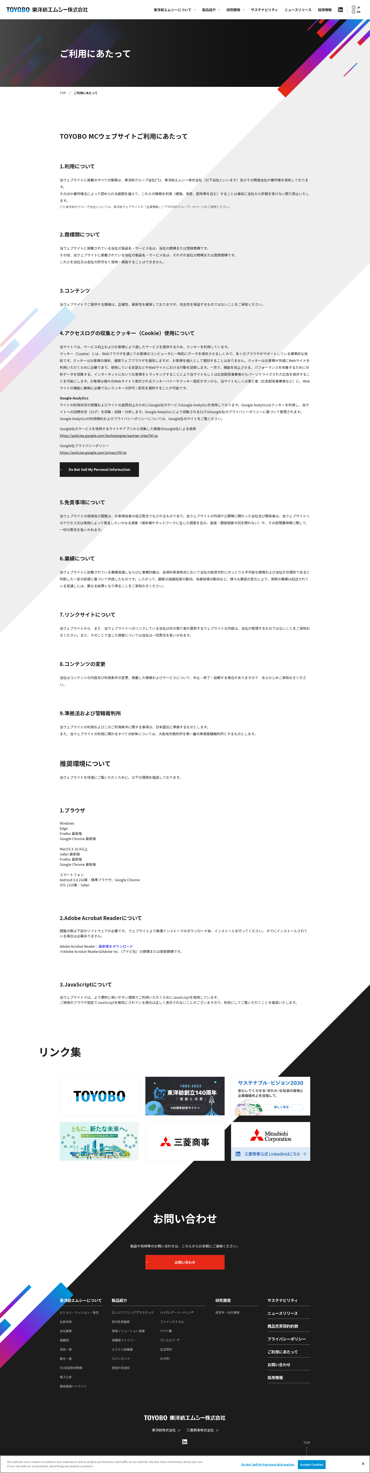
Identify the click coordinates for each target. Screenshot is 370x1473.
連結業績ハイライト (73, 1386)
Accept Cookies (311, 1464)
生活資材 (166, 1349)
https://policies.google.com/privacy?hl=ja (93, 452)
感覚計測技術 (121, 1368)
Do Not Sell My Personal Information (99, 469)
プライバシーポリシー (286, 1339)
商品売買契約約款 (282, 1326)
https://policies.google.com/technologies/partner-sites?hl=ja (109, 435)
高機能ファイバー (124, 1340)
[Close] (363, 1463)
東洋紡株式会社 (164, 1429)
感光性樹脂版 (121, 1321)
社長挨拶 (66, 1321)
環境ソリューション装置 (128, 1331)
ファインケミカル (172, 1321)
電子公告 (66, 1377)
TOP (63, 93)
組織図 (64, 1340)
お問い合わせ (279, 1364)
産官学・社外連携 (227, 1312)
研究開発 (233, 9)
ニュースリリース (298, 9)
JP (358, 7)
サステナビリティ (264, 9)
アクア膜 (166, 1331)
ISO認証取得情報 (71, 1368)
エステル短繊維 (122, 1349)
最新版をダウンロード (116, 946)
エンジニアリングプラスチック (133, 1312)
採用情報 (325, 9)
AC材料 (165, 1358)
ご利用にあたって (282, 1351)
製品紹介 (209, 9)
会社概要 (66, 1331)
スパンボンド (121, 1358)
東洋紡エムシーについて (172, 9)
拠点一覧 (66, 1358)
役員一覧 (66, 1349)
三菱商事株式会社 (200, 1429)
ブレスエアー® (169, 1340)
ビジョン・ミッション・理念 (79, 1312)
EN (358, 12)
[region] (185, 1464)
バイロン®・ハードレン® (176, 1312)
